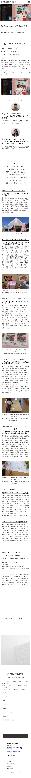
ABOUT (9, 761)
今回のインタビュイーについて (16, 183)
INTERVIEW (10, 764)
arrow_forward (28, 618)
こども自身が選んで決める (15, 175)
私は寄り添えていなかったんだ (16, 169)
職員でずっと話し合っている (15, 172)
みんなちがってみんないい (15, 166)
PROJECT (10, 766)
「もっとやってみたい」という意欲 (15, 177)
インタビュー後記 (15, 180)
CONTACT (10, 769)
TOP (8, 759)
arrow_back (3, 618)
